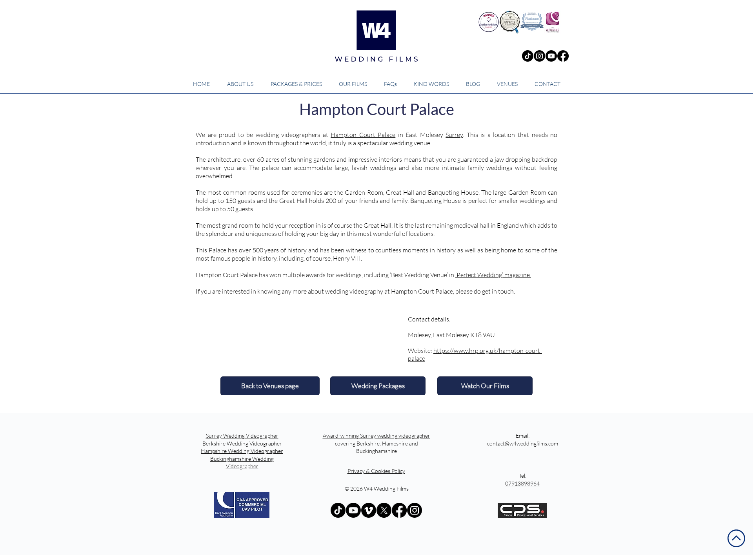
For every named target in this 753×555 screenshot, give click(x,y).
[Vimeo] (368, 510)
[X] (383, 510)
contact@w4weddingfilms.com (522, 443)
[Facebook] (563, 56)
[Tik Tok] (527, 56)
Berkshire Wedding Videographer (242, 443)
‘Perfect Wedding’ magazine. (493, 275)
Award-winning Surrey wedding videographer (376, 435)
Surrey (454, 135)
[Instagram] (539, 56)
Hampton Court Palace (363, 135)
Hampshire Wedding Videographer (242, 450)
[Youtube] (551, 56)
